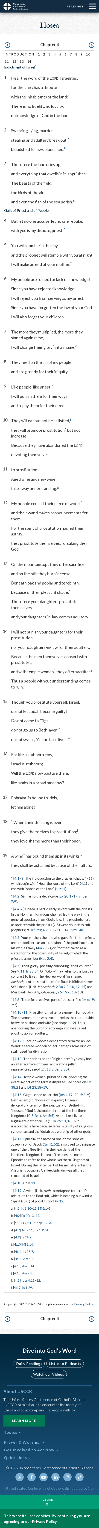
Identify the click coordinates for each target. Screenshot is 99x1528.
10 (88, 54)
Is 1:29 (27, 1288)
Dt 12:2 (48, 1069)
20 (76, 1095)
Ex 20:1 (65, 896)
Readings (75, 6)
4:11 (18, 1252)
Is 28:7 (28, 1252)
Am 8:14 (28, 1266)
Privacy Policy (84, 1304)
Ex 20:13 (27, 1216)
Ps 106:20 (42, 1230)
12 (14, 61)
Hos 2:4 (46, 958)
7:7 (13, 1005)
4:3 (17, 1223)
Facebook (31, 1477)
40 (81, 930)
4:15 (17, 1095)
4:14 (17, 1077)
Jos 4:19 (66, 1095)
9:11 (20, 971)
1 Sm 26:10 (57, 1121)
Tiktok (79, 1477)
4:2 (16, 896)
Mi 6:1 (42, 1208)
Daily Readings (29, 1363)
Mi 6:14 (27, 1244)
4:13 (17, 1059)
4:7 (16, 966)
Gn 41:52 (51, 1144)
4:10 (17, 1012)
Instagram (67, 1477)
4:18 (17, 1183)
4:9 (45, 930)
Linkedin (55, 1477)
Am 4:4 (28, 1259)
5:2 (82, 1095)
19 (45, 1087)
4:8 (16, 999)
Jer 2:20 (61, 1069)
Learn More (24, 1421)
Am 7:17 (43, 948)
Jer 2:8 (36, 930)
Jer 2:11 (27, 1230)
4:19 (17, 1190)
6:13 (58, 930)
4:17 (17, 1139)
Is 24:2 (26, 1237)
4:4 (16, 909)
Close (48, 1499)
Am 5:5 (48, 1115)
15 (83, 987)
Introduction (20, 54)
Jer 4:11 (29, 1280)
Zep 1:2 (41, 1223)
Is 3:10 (26, 1208)
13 (22, 61)
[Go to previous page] (7, 45)
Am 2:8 (27, 1273)
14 (29, 61)
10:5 (29, 1115)
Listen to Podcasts (65, 1363)
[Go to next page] (91, 45)
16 (69, 1121)
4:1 (16, 878)
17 (75, 896)
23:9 (73, 930)
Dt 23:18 (34, 1087)
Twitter (19, 1477)
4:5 (16, 937)
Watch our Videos (48, 1374)
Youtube (43, 1477)
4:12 (17, 1041)
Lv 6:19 (88, 999)
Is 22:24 (32, 971)
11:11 (60, 889)
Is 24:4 (26, 1223)
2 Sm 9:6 (63, 992)
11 (7, 61)
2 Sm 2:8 (62, 987)
